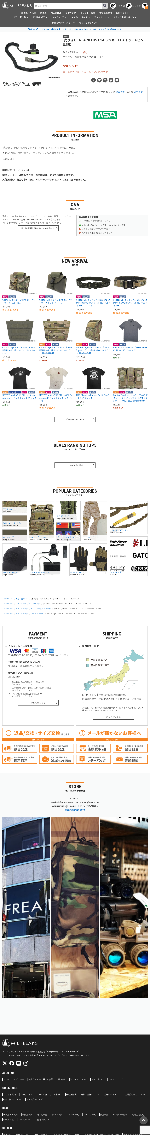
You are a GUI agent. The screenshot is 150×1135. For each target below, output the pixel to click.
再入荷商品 (56, 12)
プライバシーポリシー (13, 1079)
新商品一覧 (27, 1114)
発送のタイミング (112, 1094)
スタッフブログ (115, 1079)
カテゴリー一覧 (22, 608)
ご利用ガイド (26, 1094)
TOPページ (8, 598)
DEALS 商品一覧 (37, 613)
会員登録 (120, 91)
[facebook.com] (11, 1063)
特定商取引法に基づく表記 (40, 1079)
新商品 (43, 12)
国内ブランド (122, 12)
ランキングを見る (75, 465)
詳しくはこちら (38, 702)
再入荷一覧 (42, 1114)
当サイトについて (78, 1079)
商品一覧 (104, 1114)
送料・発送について (90, 1094)
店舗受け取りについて (75, 809)
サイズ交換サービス (35, 1099)
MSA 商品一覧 (34, 603)
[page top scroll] (143, 1120)
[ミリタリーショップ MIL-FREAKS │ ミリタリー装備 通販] (17, 5)
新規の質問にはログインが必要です (38, 228)
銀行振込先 (71, 1094)
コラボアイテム (25, 1119)
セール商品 (8, 1119)
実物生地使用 (105, 12)
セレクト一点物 (87, 12)
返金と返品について (12, 1099)
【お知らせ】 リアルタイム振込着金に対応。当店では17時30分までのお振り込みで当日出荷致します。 (75, 29)
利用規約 (62, 1079)
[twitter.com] (4, 1063)
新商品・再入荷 (28, 12)
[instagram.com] (25, 1063)
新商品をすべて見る (75, 419)
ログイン (138, 91)
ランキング (71, 12)
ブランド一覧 (21, 603)
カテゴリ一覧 (89, 1114)
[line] (18, 1063)
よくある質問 (9, 1094)
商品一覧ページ (22, 598)
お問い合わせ (97, 1079)
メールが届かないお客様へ (49, 1094)
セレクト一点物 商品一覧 (41, 608)
